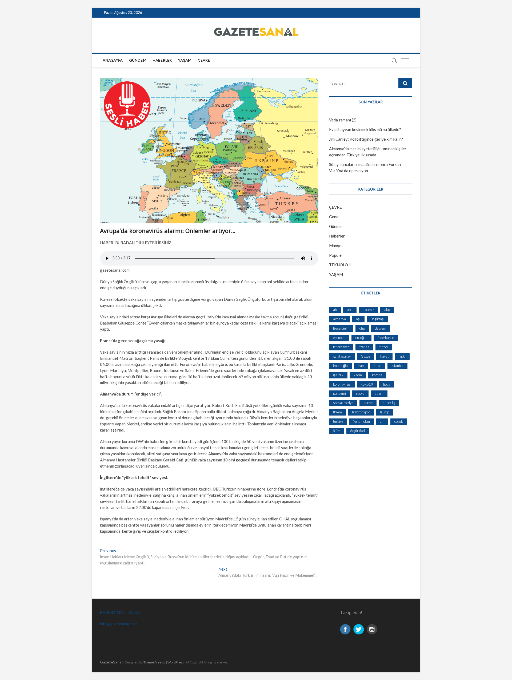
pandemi (339, 393)
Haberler (162, 60)
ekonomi (339, 337)
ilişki (402, 356)
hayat (384, 356)
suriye (368, 403)
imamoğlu (340, 365)
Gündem (137, 60)
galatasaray (342, 356)
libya (386, 384)
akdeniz (368, 309)
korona (377, 375)
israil (377, 365)
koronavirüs (342, 384)
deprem (380, 328)
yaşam (184, 60)
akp (387, 309)
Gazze (365, 356)
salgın (379, 393)
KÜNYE (134, 612)
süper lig (389, 403)
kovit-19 (367, 384)
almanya (339, 319)
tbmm (337, 412)
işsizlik (338, 375)
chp (362, 328)
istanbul (397, 365)
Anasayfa (113, 60)
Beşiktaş (377, 319)
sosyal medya (343, 403)
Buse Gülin (341, 328)
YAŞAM (336, 274)
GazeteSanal (111, 662)
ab (335, 309)
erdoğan (361, 337)
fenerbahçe (341, 347)
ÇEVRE (204, 60)
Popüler (336, 255)
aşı (358, 319)
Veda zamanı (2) (343, 119)
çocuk (398, 421)
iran (361, 365)
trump (384, 412)
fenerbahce (386, 337)
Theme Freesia (154, 662)
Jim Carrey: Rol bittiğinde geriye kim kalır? (366, 139)
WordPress (175, 662)
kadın (358, 375)
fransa (364, 347)
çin (382, 421)
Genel (334, 216)
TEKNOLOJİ (340, 264)
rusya (360, 393)
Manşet (336, 245)
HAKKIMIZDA (112, 612)
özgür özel (357, 431)
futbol (383, 347)
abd (350, 309)
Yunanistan (361, 421)
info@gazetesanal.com (118, 623)
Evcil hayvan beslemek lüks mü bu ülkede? (365, 129)
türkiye (338, 421)
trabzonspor (361, 412)
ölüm (336, 431)
